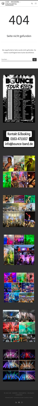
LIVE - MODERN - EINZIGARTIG (17, 393)
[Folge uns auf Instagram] (22, 402)
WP (12, 397)
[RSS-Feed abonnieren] (16, 402)
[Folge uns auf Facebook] (19, 402)
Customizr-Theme (28, 397)
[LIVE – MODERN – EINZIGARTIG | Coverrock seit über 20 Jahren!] (3, 3)
